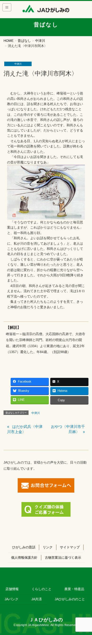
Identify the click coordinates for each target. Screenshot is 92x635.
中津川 (17, 64)
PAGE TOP (85, 612)
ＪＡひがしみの (46, 619)
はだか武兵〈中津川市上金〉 (24, 429)
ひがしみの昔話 (23, 547)
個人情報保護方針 (24, 557)
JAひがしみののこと (70, 599)
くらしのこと (41, 589)
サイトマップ (70, 547)
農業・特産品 (74, 589)
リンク (48, 547)
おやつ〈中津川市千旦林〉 (68, 429)
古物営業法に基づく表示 (63, 557)
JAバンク (11, 599)
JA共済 (36, 599)
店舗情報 (12, 589)
